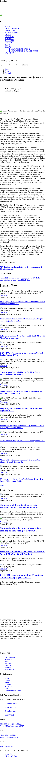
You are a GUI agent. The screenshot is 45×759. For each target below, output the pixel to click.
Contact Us (9, 688)
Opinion (8, 684)
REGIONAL (9, 41)
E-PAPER (8, 47)
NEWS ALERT (10, 31)
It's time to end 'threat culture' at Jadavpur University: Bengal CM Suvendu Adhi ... (21, 480)
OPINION (8, 43)
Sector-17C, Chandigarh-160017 (12, 726)
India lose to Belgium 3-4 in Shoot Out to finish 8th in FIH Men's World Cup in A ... (22, 552)
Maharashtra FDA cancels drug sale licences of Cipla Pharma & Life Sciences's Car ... (20, 461)
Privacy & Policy (11, 756)
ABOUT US (9, 53)
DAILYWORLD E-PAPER (19, 49)
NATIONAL (9, 37)
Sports (7, 71)
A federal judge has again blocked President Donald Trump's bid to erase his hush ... (20, 373)
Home (7, 69)
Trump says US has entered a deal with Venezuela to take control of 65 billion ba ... (20, 506)
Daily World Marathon (13, 691)
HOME (7, 26)
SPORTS (8, 35)
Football (8, 73)
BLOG (7, 45)
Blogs (7, 682)
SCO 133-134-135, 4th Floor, (11, 724)
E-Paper (7, 680)
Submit (25, 65)
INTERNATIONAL (12, 33)
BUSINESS (9, 39)
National (8, 667)
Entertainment (10, 657)
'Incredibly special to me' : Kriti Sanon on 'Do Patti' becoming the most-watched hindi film (20, 279)
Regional (8, 665)
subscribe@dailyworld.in (9, 737)
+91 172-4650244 (6, 746)
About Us (8, 686)
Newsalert (3, 295)
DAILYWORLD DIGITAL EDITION (23, 51)
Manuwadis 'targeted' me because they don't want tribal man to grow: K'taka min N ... (22, 427)
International (9, 669)
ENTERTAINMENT (12, 28)
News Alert (9, 659)
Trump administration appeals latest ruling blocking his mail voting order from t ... (20, 529)
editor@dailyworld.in (8, 735)
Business (8, 663)
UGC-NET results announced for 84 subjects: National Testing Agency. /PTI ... (21, 576)
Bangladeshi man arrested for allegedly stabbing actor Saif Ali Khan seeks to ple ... (21, 392)
